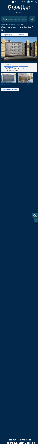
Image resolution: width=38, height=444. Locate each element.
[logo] (19, 7)
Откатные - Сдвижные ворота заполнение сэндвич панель (16, 66)
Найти (32, 19)
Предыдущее (8, 35)
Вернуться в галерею (10, 89)
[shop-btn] (36, 221)
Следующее (21, 35)
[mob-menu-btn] (2, 2)
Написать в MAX (20, 2)
